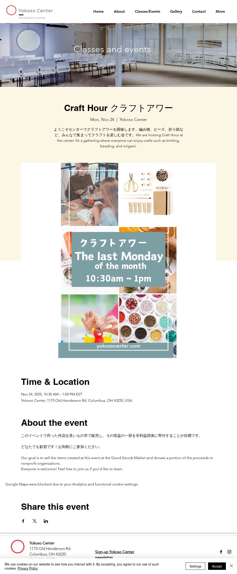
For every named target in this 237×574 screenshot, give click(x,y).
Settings (195, 566)
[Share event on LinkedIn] (46, 521)
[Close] (231, 566)
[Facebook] (221, 551)
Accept (217, 566)
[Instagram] (229, 551)
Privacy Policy (28, 568)
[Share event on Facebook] (23, 521)
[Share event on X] (34, 521)
